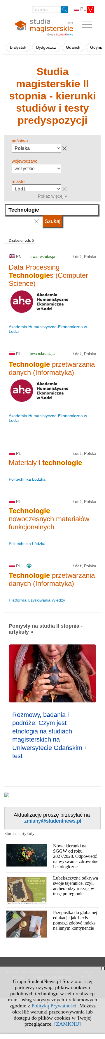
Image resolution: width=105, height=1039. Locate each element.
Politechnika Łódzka (27, 479)
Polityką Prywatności (54, 1006)
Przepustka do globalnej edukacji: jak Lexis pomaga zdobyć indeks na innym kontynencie (75, 920)
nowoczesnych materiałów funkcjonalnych (49, 519)
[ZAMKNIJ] (67, 1024)
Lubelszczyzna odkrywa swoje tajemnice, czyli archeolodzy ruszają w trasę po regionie (75, 885)
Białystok (18, 47)
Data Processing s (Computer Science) (48, 275)
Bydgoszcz (46, 47)
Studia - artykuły (19, 833)
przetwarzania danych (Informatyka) (52, 368)
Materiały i (45, 462)
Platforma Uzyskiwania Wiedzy (37, 600)
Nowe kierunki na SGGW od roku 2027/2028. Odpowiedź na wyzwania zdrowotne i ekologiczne (75, 856)
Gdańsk (73, 47)
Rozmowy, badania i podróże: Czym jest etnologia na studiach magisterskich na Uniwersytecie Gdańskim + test (50, 735)
